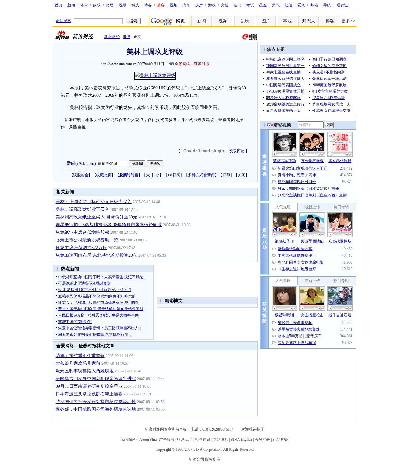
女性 (224, 5)
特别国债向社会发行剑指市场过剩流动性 (96, 401)
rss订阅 (174, 175)
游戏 (212, 5)
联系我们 (184, 439)
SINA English (241, 439)
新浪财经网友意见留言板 (166, 429)
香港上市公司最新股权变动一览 (87, 240)
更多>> (348, 21)
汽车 (186, 5)
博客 (148, 5)
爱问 (301, 5)
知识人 (308, 21)
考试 (250, 5)
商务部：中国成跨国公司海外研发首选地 (96, 409)
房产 (199, 5)
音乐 (244, 21)
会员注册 (262, 439)
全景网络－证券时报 (192, 64)
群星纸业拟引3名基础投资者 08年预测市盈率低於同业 (109, 224)
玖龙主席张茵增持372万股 (81, 247)
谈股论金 (81, 175)
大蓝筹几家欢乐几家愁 (78, 363)
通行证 (342, 5)
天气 (276, 5)
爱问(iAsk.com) (81, 163)
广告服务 (166, 439)
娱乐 (97, 5)
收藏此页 (104, 175)
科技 (135, 5)
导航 (327, 5)
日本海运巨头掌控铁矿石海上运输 (89, 394)
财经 (109, 5)
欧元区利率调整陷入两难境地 (85, 371)
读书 (237, 5)
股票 (122, 5)
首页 (58, 5)
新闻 (71, 5)
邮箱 (314, 5)
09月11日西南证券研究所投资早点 (89, 386)
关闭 (241, 175)
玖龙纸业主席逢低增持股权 (82, 232)
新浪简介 (129, 439)
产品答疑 (280, 439)
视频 (173, 5)
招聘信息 (202, 439)
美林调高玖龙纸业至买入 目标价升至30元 (96, 217)
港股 (126, 36)
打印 (226, 175)
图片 (265, 21)
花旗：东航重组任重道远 (80, 355)
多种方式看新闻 (201, 175)
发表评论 (236, 151)
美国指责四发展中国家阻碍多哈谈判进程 (96, 378)
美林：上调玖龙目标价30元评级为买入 (94, 201)
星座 (263, 5)
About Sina (148, 439)
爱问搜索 (63, 21)
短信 (288, 5)
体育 (84, 5)
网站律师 (220, 439)
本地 (287, 21)
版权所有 (212, 459)
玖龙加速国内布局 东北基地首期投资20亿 (96, 255)
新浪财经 (112, 36)
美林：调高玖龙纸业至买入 (82, 209)
